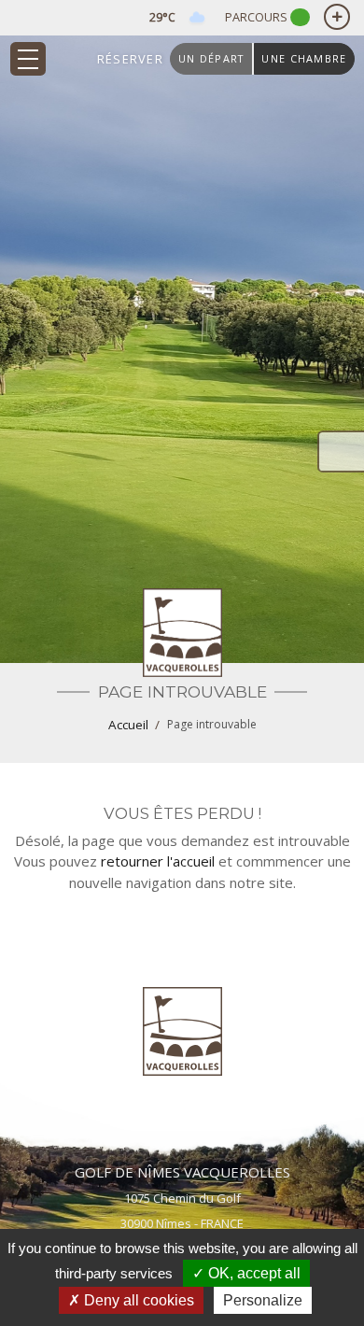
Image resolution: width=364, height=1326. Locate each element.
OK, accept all (252, 1273)
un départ (211, 58)
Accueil (128, 724)
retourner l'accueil (158, 861)
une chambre (303, 58)
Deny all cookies (137, 1300)
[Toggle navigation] (28, 59)
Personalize (262, 1300)
